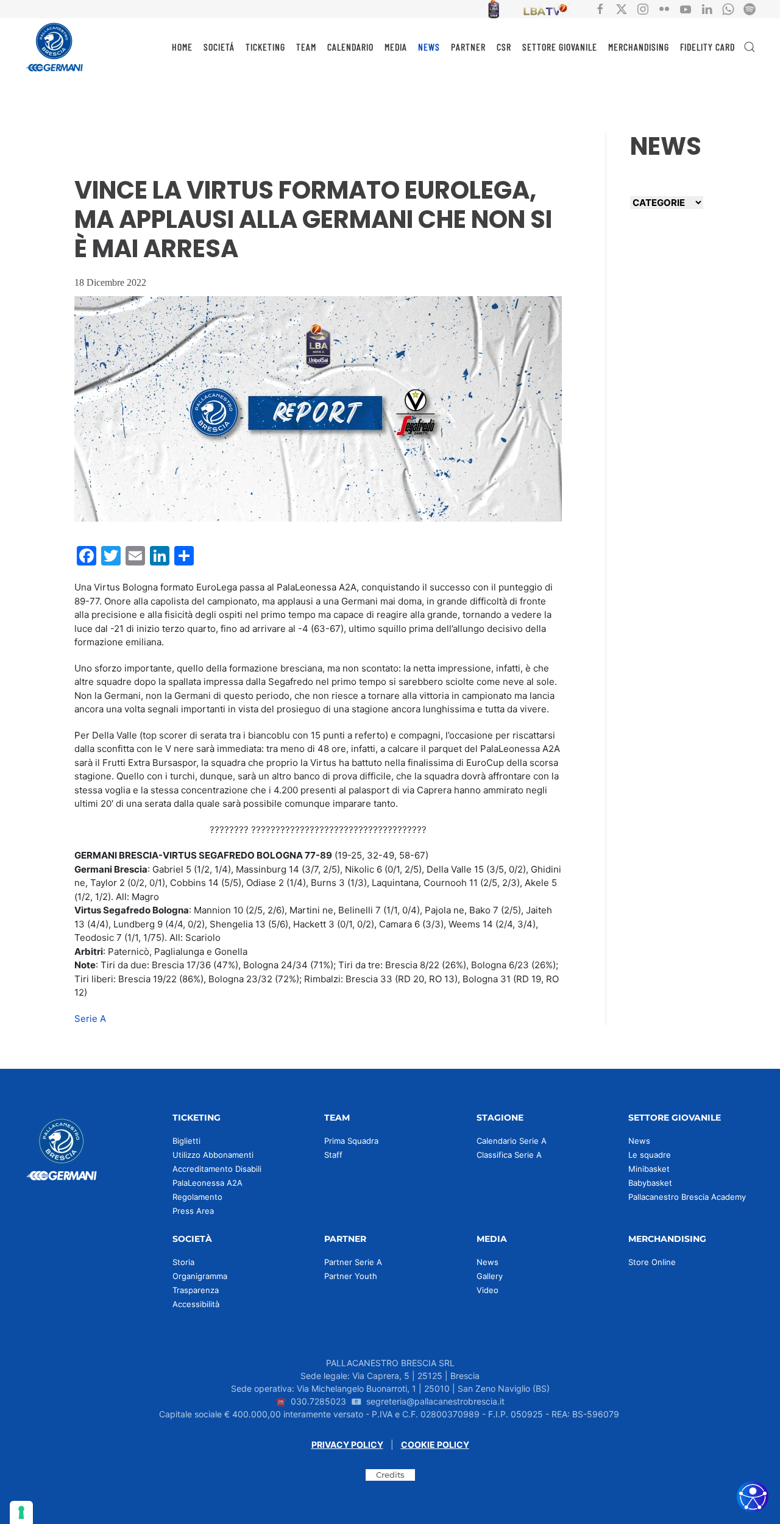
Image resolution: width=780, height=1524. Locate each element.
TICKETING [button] (265, 46)
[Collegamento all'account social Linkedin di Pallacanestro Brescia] (707, 8)
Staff (333, 1155)
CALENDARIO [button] (350, 46)
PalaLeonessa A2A (207, 1183)
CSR (504, 46)
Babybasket (650, 1183)
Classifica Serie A (509, 1155)
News (639, 1141)
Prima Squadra (351, 1141)
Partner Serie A (353, 1262)
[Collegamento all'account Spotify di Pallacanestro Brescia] (749, 8)
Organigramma (199, 1276)
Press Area (193, 1211)
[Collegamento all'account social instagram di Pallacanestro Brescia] (643, 8)
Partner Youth (350, 1276)
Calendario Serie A (512, 1141)
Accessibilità (195, 1304)
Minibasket (649, 1169)
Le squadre (649, 1155)
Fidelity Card (707, 46)
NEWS (429, 46)
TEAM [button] (306, 46)
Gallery (490, 1276)
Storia (183, 1262)
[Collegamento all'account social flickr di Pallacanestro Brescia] (664, 8)
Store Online (652, 1262)
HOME (182, 46)
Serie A (90, 1018)
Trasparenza (195, 1290)
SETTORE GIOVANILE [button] (559, 46)
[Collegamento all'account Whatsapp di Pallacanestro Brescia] (728, 8)
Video (487, 1290)
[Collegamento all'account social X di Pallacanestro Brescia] (621, 8)
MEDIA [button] (396, 46)
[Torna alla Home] (54, 47)
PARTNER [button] (468, 46)
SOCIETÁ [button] (219, 46)
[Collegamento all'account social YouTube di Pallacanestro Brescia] (685, 8)
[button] (749, 47)
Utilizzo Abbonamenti (213, 1155)
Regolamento (197, 1197)
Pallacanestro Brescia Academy (687, 1197)
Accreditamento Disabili (216, 1169)
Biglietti (186, 1141)
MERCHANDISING (638, 46)
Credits (390, 1475)
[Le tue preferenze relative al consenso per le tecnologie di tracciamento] (21, 1512)
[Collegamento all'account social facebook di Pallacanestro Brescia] (600, 8)
